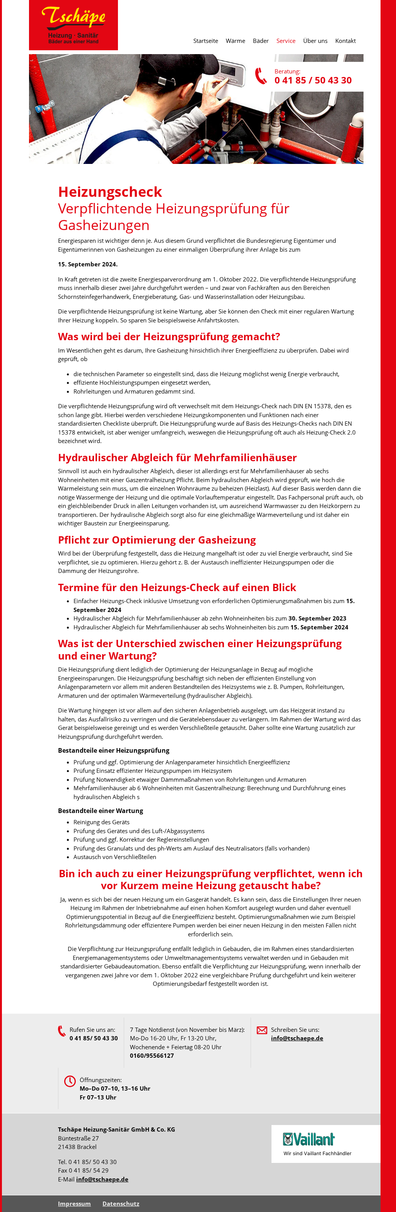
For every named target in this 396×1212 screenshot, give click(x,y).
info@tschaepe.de (102, 1179)
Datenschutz (120, 1203)
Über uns (315, 40)
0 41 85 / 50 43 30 (313, 79)
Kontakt (345, 40)
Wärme (235, 40)
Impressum (74, 1203)
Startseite (205, 40)
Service (286, 40)
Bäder (261, 40)
